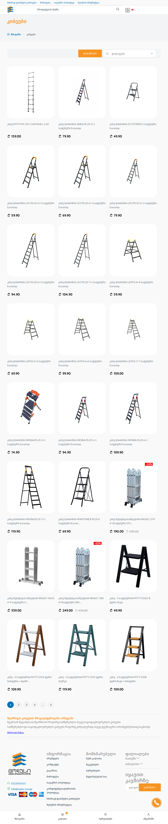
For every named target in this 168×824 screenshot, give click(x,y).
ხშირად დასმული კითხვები (22, 3)
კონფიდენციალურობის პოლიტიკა (61, 790)
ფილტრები (90, 53)
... (43, 704)
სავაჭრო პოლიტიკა (64, 3)
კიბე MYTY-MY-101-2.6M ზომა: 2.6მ (28, 124)
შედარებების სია (96, 776)
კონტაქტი (53, 764)
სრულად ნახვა (15, 732)
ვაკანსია (52, 770)
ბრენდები (53, 758)
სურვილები (93, 770)
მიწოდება (45, 3)
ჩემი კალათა (94, 758)
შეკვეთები (92, 764)
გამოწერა (150, 787)
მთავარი (15, 34)
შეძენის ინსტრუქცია (88, 3)
